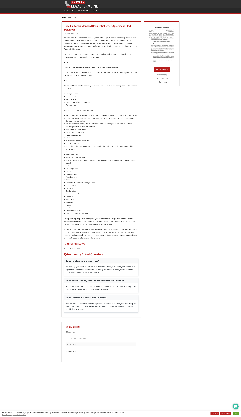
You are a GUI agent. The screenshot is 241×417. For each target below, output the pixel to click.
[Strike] (75, 344)
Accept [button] (236, 414)
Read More (215, 414)
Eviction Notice (83, 11)
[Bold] (68, 344)
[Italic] (70, 344)
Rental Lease (69, 11)
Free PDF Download (161, 69)
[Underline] (73, 344)
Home (64, 17)
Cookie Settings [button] (225, 414)
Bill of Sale (97, 11)
